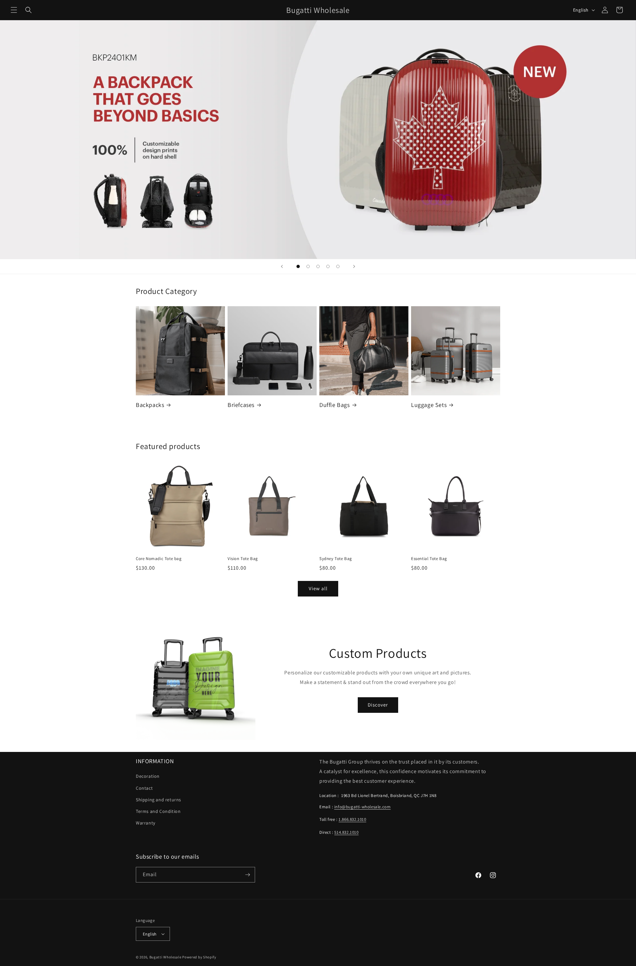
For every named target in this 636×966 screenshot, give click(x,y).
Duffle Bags (334, 405)
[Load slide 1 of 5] (298, 266)
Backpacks (150, 405)
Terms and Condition (158, 811)
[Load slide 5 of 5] (338, 266)
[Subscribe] (247, 874)
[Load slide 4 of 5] (328, 266)
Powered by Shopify (199, 957)
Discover (378, 705)
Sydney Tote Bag (335, 558)
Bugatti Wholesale (165, 957)
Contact (144, 788)
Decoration (148, 776)
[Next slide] (354, 266)
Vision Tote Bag (243, 558)
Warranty (145, 823)
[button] (14, 10)
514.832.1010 (346, 832)
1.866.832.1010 (352, 819)
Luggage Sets (429, 405)
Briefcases (241, 405)
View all (318, 588)
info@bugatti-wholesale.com (362, 807)
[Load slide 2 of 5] (308, 266)
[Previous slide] (282, 266)
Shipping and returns (158, 800)
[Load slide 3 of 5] (318, 266)
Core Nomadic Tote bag (159, 558)
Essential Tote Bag (429, 558)
